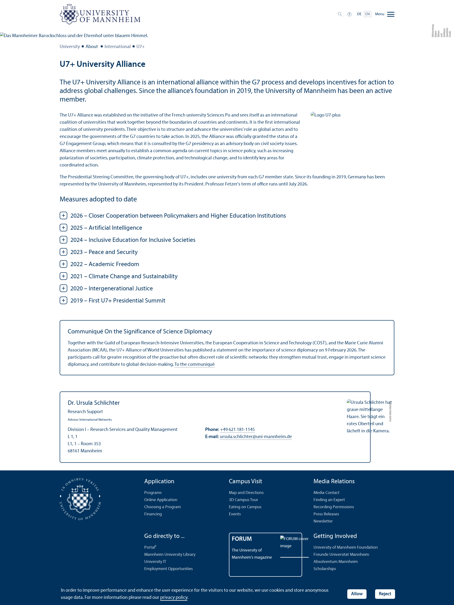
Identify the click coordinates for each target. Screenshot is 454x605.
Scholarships (325, 569)
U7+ (140, 46)
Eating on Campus (245, 507)
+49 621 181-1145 (237, 429)
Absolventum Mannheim (336, 562)
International (118, 46)
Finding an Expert (329, 500)
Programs (153, 493)
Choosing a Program (162, 507)
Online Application (160, 500)
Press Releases (326, 514)
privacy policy (173, 597)
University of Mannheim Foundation (346, 547)
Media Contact (326, 493)
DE (359, 14)
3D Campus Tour (243, 500)
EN (367, 14)
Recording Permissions (334, 507)
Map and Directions (246, 493)
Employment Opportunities (168, 569)
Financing (153, 514)
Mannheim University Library (169, 554)
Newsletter (323, 521)
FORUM (242, 539)
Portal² (150, 547)
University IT (155, 562)
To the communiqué (194, 364)
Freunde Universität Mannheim (341, 554)
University (70, 46)
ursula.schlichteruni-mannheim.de (256, 436)
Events (235, 514)
